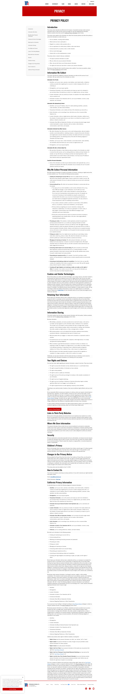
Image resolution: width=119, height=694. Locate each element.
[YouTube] (93, 688)
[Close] (22, 677)
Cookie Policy (57, 684)
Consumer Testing (91, 684)
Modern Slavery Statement (81, 684)
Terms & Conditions (15, 686)
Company (47, 4)
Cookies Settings (12, 689)
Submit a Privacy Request (54, 409)
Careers (76, 4)
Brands (69, 4)
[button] (87, 1)
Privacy (52, 684)
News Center (91, 4)
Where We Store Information (33, 54)
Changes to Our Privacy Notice (34, 63)
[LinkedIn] (86, 688)
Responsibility (55, 4)
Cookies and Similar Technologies (34, 39)
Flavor (63, 4)
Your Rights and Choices (32, 48)
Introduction (30, 28)
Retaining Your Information (33, 42)
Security (29, 57)
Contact (47, 684)
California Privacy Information (34, 69)
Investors (83, 4)
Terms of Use (73, 684)
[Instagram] (90, 688)
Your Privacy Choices (77, 604)
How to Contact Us (31, 66)
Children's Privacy (31, 60)
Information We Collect (32, 31)
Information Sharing (32, 45)
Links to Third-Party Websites (33, 51)
